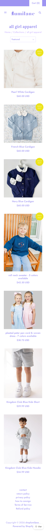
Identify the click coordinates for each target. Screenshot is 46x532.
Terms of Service (23, 504)
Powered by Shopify (23, 526)
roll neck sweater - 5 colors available (23, 276)
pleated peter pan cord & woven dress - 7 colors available (23, 334)
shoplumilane (32, 522)
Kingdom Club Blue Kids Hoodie (23, 468)
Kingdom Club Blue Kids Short (23, 402)
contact (23, 490)
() (36, 3)
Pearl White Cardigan (23, 92)
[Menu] (5, 12)
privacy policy (23, 497)
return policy (23, 493)
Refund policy (23, 508)
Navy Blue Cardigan (23, 201)
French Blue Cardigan (23, 146)
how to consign (23, 501)
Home (8, 32)
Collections (18, 32)
